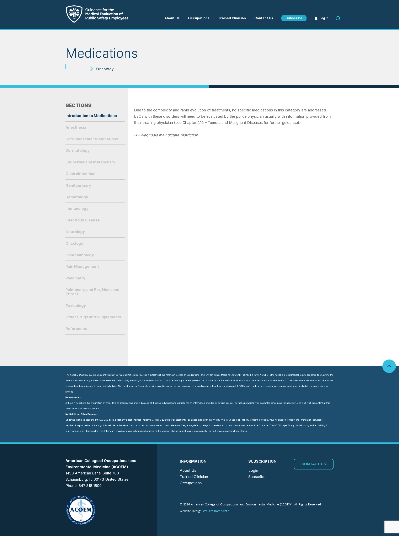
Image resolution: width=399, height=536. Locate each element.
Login (253, 470)
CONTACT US (313, 464)
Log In (324, 18)
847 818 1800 (90, 485)
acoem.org (177, 380)
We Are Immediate (216, 511)
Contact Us (263, 18)
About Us (172, 18)
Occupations (191, 483)
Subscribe (294, 18)
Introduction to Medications (91, 116)
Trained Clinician (232, 18)
